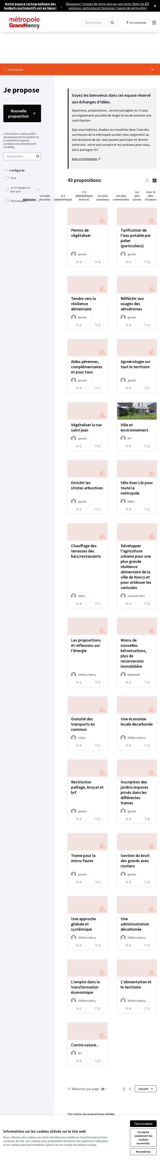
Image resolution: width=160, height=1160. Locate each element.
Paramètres (143, 1152)
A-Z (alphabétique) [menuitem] (63, 197)
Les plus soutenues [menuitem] (102, 197)
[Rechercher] (112, 23)
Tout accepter (143, 1124)
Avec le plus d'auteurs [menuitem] (151, 195)
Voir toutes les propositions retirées (91, 1114)
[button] (14, 170)
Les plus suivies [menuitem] (137, 195)
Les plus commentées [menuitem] (121, 197)
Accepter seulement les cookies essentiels (143, 1137)
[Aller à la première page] (31, 22)
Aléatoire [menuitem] (29, 199)
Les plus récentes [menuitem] (45, 197)
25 (102, 1089)
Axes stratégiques (86, 159)
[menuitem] (22, 156)
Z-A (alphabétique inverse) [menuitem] (84, 195)
